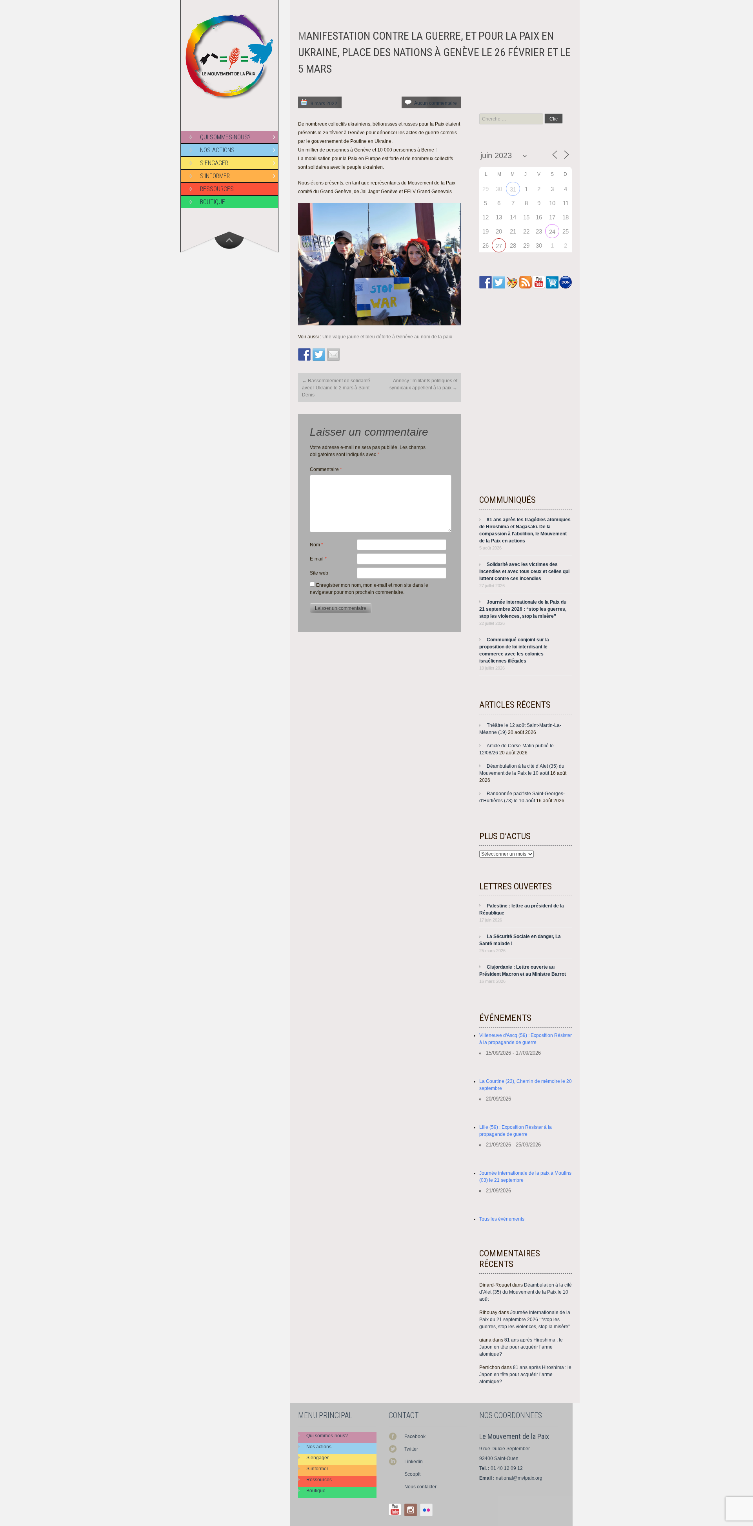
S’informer (215, 176)
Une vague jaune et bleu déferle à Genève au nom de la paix (387, 337)
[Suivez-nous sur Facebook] (485, 282)
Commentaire (326, 469)
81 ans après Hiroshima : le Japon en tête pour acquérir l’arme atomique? (521, 1347)
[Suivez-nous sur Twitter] (499, 282)
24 (552, 231)
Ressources (217, 189)
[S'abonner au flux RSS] (525, 282)
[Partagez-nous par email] (333, 354)
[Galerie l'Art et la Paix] (512, 282)
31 (513, 189)
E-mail (318, 559)
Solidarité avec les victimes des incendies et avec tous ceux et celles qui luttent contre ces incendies (524, 571)
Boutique (212, 202)
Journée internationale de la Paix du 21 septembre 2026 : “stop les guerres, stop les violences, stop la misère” (522, 609)
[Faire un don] (565, 282)
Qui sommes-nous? (225, 137)
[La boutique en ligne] (552, 282)
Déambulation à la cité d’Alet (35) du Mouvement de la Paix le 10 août (525, 1292)
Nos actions (217, 150)
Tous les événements (501, 1219)
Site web (319, 573)
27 (499, 246)
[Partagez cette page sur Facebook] (304, 354)
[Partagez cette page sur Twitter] (319, 354)
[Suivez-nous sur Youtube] (539, 282)
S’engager (214, 163)
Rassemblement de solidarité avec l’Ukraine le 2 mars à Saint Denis (336, 388)
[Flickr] (426, 1510)
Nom (316, 545)
